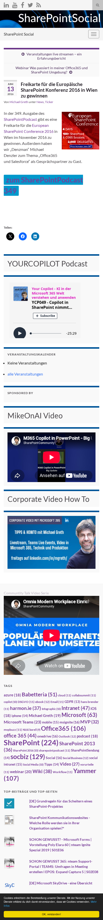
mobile (50, 722)
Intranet (76, 708)
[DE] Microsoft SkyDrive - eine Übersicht (60, 883)
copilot (10, 701)
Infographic (51, 708)
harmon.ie (25, 708)
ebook (42, 702)
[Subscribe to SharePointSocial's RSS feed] (38, 4)
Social (54, 758)
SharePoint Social (19, 34)
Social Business (75, 758)
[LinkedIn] (6, 4)
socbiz (27, 757)
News (40, 102)
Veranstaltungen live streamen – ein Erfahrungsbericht (54, 56)
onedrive (47, 736)
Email (57, 702)
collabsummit (84, 695)
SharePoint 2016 (25, 750)
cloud (64, 695)
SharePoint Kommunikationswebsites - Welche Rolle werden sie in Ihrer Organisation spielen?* (59, 822)
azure (12, 695)
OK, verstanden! (51, 914)
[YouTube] (15, 4)
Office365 (63, 728)
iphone (20, 716)
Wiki (42, 771)
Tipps (51, 764)
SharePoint (31, 742)
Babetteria (39, 694)
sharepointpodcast (54, 750)
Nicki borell (31, 729)
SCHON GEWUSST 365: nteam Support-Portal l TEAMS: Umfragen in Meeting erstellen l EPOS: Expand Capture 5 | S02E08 (63, 866)
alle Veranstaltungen (25, 374)
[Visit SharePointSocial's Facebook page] (22, 4)
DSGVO (26, 702)
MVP (89, 721)
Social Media (33, 764)
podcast (87, 736)
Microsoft (79, 714)
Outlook (67, 736)
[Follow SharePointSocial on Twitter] (30, 4)
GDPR (72, 702)
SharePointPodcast (20, 119)
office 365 (20, 736)
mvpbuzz (13, 729)
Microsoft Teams (22, 721)
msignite (70, 722)
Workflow (62, 772)
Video (70, 764)
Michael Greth (19, 102)
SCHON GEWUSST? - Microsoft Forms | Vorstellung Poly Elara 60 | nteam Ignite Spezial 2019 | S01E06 (60, 844)
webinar (21, 771)
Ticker (49, 102)
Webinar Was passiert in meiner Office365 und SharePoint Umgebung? (52, 70)
